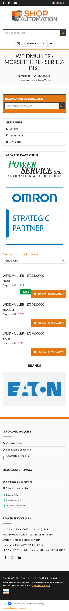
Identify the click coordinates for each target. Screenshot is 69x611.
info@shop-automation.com (25, 539)
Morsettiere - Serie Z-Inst (36, 80)
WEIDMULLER (43, 75)
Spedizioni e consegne (18, 449)
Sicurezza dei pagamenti (19, 481)
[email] (16, 3)
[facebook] (5, 557)
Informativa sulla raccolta (14, 608)
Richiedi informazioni (51, 294)
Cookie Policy (12, 500)
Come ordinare (14, 443)
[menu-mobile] (50, 43)
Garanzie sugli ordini (17, 487)
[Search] (63, 33)
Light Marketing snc (41, 585)
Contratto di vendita (17, 455)
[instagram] (12, 557)
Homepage (23, 75)
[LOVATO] (34, 389)
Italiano (59, 2)
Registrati (16, 135)
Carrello (15, 142)
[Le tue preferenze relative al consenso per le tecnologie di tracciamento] (3, 458)
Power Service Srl (29, 578)
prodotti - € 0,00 (31, 43)
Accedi (13, 129)
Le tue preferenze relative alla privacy (27, 604)
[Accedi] (4, 3)
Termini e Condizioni (16, 505)
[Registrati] (10, 3)
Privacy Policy (12, 495)
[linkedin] (19, 557)
